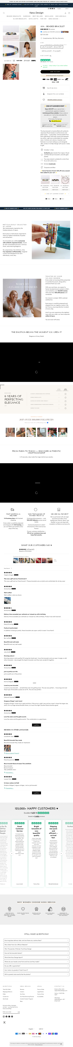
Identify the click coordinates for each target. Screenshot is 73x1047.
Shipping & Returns (7, 991)
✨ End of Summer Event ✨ (55, 193)
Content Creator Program (26, 999)
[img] (8, 572)
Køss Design (54, 18)
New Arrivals (61, 16)
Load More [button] (36, 725)
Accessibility (40, 996)
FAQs (4, 994)
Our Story (22, 994)
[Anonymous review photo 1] (7, 600)
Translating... (10, 772)
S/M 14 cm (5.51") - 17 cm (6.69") (51, 51)
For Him (43, 18)
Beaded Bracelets (14, 16)
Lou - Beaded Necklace (65, 185)
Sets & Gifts (33, 18)
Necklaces (49, 16)
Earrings (27, 16)
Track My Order (7, 989)
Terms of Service (38, 1044)
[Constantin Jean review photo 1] (7, 748)
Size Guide (5, 999)
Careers (22, 991)
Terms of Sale (40, 989)
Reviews (22, 989)
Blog (21, 1001)
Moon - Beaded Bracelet (55, 185)
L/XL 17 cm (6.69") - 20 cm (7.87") (52, 47)
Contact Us (5, 996)
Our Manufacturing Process (27, 996)
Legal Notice (40, 991)
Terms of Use (40, 994)
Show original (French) (12, 753)
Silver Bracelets (20, 18)
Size (42, 42)
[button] (44, 29)
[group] (10, 432)
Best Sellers (38, 16)
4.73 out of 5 (30, 549)
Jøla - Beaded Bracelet (45, 185)
